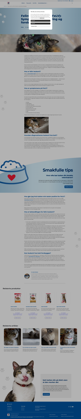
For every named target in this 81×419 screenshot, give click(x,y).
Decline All (33, 23)
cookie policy (42, 18)
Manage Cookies (34, 26)
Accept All (33, 20)
